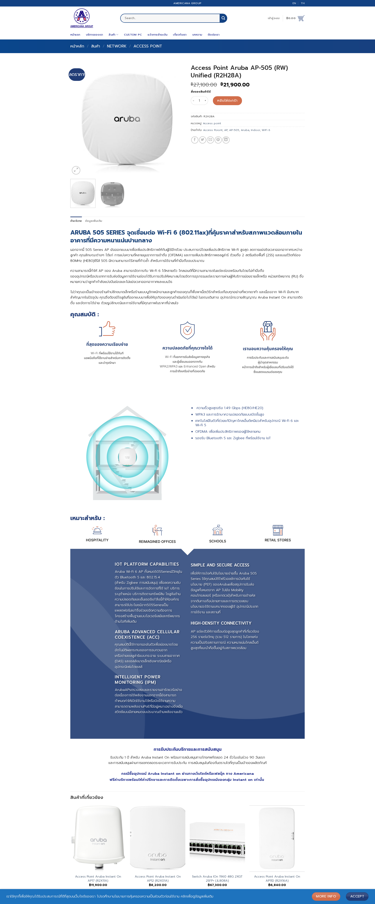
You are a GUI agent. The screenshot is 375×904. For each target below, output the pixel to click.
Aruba (245, 130)
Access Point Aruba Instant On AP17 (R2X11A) (98, 879)
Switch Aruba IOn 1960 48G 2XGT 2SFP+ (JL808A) (217, 879)
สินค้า (112, 35)
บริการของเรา (94, 35)
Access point (147, 46)
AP (225, 130)
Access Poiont (212, 130)
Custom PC (133, 35)
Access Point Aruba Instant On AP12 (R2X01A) (158, 879)
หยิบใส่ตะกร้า (227, 100)
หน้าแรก (75, 35)
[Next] (176, 118)
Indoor (255, 130)
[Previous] (78, 118)
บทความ (197, 35)
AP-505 (234, 130)
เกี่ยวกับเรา (179, 35)
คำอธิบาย (76, 221)
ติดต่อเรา (213, 35)
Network (117, 46)
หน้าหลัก (77, 46)
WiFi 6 (266, 130)
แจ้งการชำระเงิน (157, 35)
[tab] (76, 221)
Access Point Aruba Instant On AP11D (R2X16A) (277, 879)
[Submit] (223, 18)
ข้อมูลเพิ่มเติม (93, 221)
